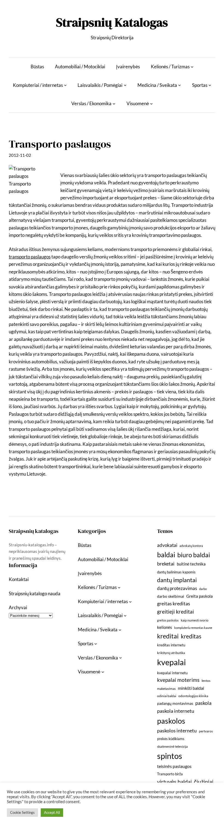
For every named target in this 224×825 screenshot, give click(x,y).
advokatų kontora (191, 545)
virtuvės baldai (174, 781)
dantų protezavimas (177, 588)
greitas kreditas (173, 603)
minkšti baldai (191, 688)
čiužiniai (203, 781)
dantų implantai (177, 580)
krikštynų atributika (171, 653)
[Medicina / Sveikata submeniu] (179, 85)
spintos (169, 756)
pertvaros (206, 731)
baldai (166, 554)
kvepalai (171, 662)
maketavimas (166, 688)
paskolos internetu (177, 730)
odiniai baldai (166, 696)
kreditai (168, 636)
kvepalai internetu (172, 672)
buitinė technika (191, 563)
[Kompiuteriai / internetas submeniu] (65, 85)
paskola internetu (175, 711)
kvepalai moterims (178, 680)
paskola (203, 703)
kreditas (191, 636)
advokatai (167, 545)
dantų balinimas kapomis (176, 572)
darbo (203, 589)
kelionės (164, 627)
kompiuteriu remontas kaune (193, 627)
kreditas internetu (171, 645)
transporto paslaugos (30, 257)
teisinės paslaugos (174, 766)
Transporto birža (170, 774)
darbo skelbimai (170, 596)
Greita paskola (199, 596)
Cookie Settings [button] (22, 812)
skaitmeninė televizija (172, 746)
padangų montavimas (175, 703)
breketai (166, 564)
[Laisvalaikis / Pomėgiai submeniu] (125, 85)
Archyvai (18, 607)
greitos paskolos (168, 620)
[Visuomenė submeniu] (151, 103)
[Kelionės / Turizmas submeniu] (192, 66)
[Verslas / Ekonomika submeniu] (114, 103)
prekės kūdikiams (170, 738)
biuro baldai (193, 555)
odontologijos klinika (193, 696)
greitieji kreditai (175, 611)
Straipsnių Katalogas (112, 22)
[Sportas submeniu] (209, 85)
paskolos (171, 720)
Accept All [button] (52, 812)
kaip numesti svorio (194, 620)
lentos (206, 680)
